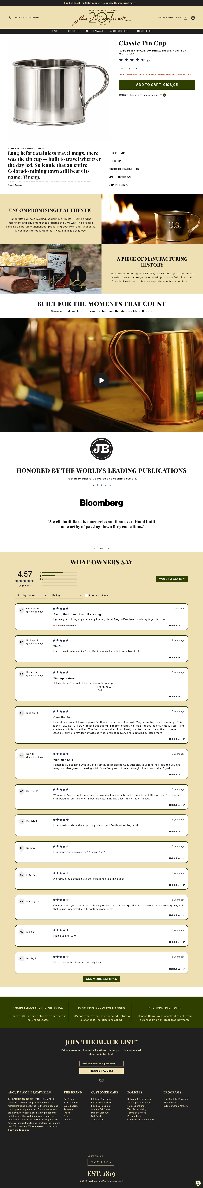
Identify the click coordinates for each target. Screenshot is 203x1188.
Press (67, 1112)
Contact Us (97, 1119)
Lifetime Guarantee (101, 1099)
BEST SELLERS (143, 31)
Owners (68, 1119)
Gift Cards (96, 1116)
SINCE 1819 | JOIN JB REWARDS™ (28, 17)
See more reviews (101, 979)
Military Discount (100, 1112)
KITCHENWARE (94, 31)
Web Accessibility (137, 1109)
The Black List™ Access (176, 1099)
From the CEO (71, 1102)
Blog (66, 1116)
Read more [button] (155, 732)
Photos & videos (98, 595)
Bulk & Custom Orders (175, 1106)
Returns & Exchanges (139, 1099)
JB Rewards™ (170, 1102)
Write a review (172, 578)
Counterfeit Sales (100, 1109)
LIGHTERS (73, 31)
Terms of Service (136, 1112)
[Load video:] (101, 375)
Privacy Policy (135, 1116)
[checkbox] (101, 595)
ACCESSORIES (119, 31)
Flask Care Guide (100, 1106)
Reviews (68, 1109)
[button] (11, 17)
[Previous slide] (95, 548)
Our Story (69, 1099)
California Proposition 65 (141, 1119)
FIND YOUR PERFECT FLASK (169, 17)
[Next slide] (108, 548)
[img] (35, 611)
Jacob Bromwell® (96, 1181)
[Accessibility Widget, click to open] (198, 1183)
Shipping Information (138, 1102)
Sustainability (71, 1106)
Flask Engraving (136, 1106)
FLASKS (55, 31)
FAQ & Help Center (101, 1102)
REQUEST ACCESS (101, 1070)
